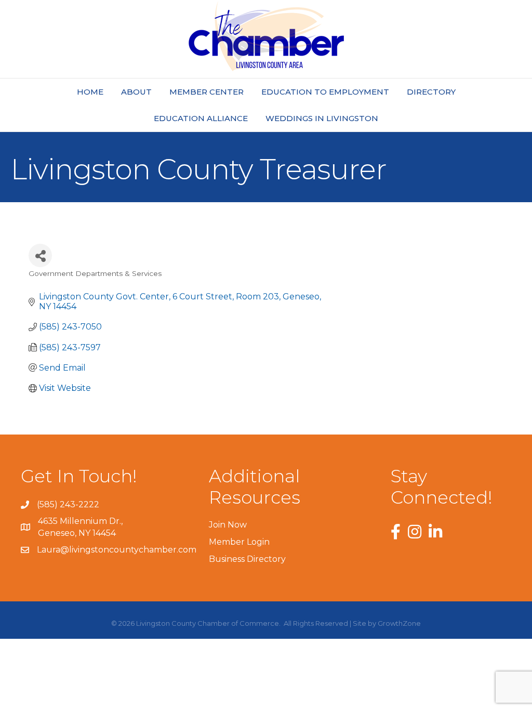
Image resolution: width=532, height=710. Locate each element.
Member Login (239, 542)
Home (90, 92)
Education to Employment (325, 92)
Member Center (206, 92)
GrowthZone (399, 623)
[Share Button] (40, 255)
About (136, 92)
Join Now (228, 525)
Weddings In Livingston (321, 118)
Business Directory (247, 559)
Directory (431, 92)
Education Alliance (201, 118)
